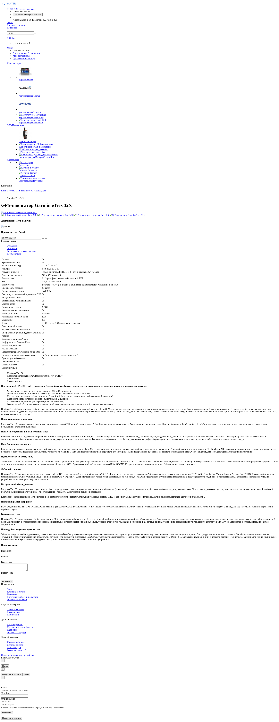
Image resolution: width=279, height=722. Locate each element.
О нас (10, 22)
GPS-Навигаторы (15, 125)
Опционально (8, 699)
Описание (12, 246)
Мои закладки (14, 647)
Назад (5, 666)
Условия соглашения (17, 599)
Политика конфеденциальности (23, 597)
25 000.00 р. (7, 238)
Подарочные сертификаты (20, 627)
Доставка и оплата (16, 25)
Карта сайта (13, 614)
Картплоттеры (14, 63)
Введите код (7, 573)
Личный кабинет (15, 642)
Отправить (7, 581)
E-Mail (4, 687)
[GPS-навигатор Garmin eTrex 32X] (19, 212)
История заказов (15, 645)
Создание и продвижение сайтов (17, 655)
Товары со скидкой (16, 632)
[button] (11, 38)
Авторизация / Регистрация (26, 53)
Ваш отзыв (6, 562)
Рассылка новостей (16, 650)
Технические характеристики (21, 251)
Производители (15, 624)
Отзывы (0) (12, 248)
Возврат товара (14, 612)
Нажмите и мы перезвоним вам (27, 14)
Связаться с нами (15, 609)
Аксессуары (13, 160)
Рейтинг (5, 556)
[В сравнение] (46, 238)
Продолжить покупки (11, 674)
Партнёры (12, 630)
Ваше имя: (6, 551)
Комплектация (14, 253)
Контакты (12, 27)
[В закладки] (43, 238)
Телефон (5, 693)
